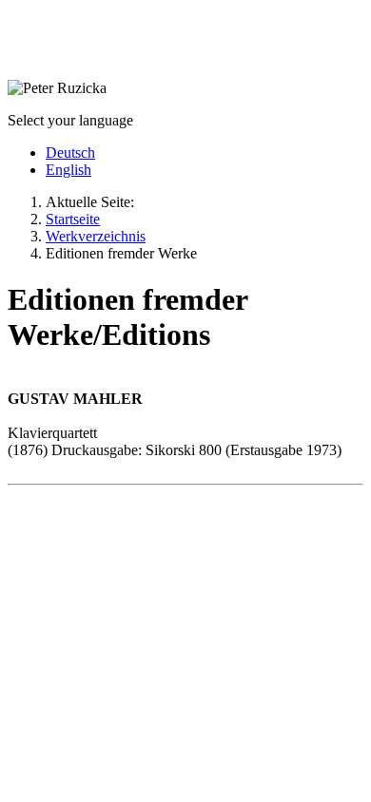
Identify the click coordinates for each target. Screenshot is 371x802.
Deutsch (70, 152)
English (68, 170)
